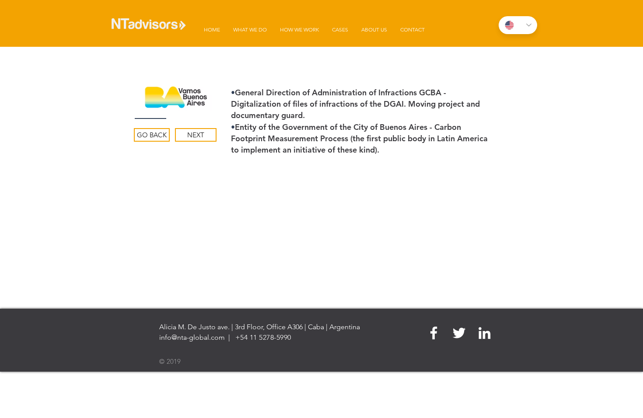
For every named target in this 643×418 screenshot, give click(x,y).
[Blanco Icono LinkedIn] (484, 332)
